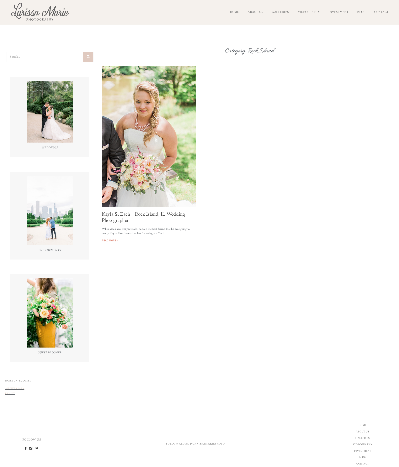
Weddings (50, 148)
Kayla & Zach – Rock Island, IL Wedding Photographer (143, 217)
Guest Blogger (50, 353)
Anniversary (14, 388)
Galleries (280, 12)
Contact (381, 12)
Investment (339, 12)
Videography (309, 12)
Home (234, 12)
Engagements (49, 250)
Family (10, 393)
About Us (255, 12)
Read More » (110, 240)
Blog (361, 12)
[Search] (88, 57)
